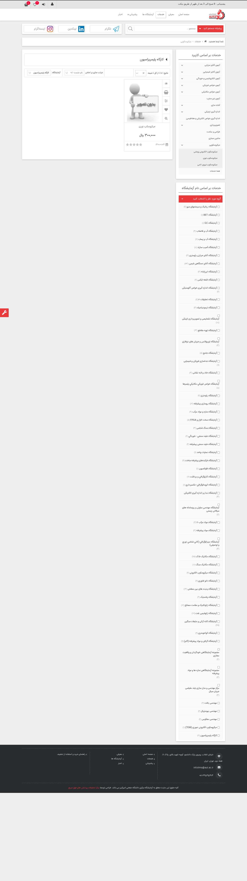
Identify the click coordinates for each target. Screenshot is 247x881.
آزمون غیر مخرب (213, 98)
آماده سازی (215, 105)
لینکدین (72, 29)
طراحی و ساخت (213, 132)
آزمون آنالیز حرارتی (212, 65)
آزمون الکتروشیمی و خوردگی (208, 78)
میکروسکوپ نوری (210, 158)
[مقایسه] (166, 101)
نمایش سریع (166, 118)
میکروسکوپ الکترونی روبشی (205, 152)
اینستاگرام (39, 29)
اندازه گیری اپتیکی (212, 112)
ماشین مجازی (214, 138)
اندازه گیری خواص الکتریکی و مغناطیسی (203, 118)
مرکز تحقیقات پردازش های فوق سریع (84, 788)
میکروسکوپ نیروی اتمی (207, 165)
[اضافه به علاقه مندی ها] (166, 109)
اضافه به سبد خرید (166, 92)
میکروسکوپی (214, 145)
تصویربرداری (215, 125)
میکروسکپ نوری (147, 127)
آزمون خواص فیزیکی (211, 85)
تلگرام (108, 29)
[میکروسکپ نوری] (166, 83)
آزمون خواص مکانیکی (211, 92)
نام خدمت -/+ (76, 73)
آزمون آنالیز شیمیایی (211, 72)
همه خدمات (215, 171)
